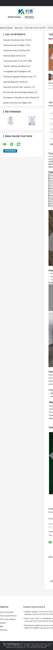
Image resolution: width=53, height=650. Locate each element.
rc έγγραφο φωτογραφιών (15, 71)
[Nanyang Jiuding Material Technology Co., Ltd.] (26, 11)
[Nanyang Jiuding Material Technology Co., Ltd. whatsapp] (13, 144)
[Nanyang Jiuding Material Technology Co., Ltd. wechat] (20, 144)
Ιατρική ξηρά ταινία (12, 55)
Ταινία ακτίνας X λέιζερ (14, 50)
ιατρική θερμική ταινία (13, 82)
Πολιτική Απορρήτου (11, 644)
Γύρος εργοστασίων (8, 616)
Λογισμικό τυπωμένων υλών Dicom (19, 97)
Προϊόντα (29, 17)
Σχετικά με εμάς (7, 612)
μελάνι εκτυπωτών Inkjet (15, 103)
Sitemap (3, 630)
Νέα (1, 626)
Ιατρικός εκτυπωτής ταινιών (17, 87)
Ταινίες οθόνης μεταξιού (14, 66)
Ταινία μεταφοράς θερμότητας (17, 76)
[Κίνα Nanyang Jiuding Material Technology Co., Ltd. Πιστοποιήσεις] (10, 120)
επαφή (3, 623)
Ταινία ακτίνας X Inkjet (14, 45)
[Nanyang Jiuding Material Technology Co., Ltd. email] (6, 144)
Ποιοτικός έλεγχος (8, 619)
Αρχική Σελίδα (14, 17)
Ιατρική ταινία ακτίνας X (14, 40)
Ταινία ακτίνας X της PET (35, 28)
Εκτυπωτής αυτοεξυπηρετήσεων (18, 92)
